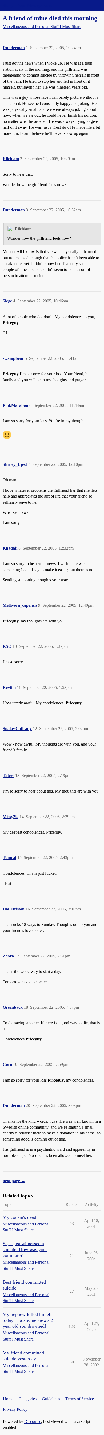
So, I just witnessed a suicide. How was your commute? (25, 1249)
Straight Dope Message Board (28, 5)
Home (8, 1399)
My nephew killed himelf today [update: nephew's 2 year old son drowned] (28, 1320)
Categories (28, 1399)
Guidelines (51, 1399)
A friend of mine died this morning (50, 18)
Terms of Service (79, 1399)
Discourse (32, 1421)
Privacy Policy (15, 1409)
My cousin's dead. (20, 1217)
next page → (14, 1180)
